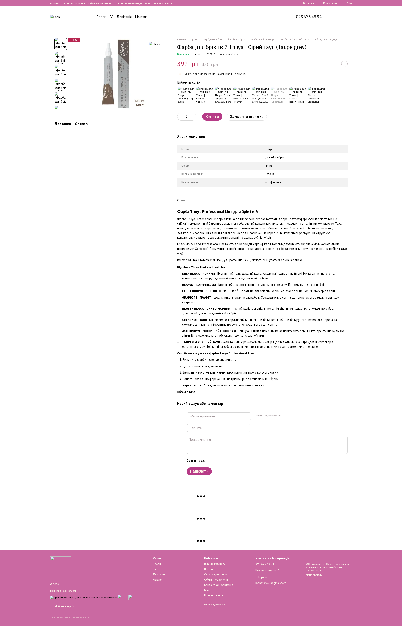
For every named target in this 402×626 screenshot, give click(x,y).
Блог (148, 3)
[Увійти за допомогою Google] (292, 415)
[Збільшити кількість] (193, 116)
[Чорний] (186, 95)
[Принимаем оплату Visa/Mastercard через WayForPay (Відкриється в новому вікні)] (83, 597)
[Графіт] (223, 95)
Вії (111, 17)
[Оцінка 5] (239, 460)
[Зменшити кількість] (180, 116)
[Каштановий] (279, 95)
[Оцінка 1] (212, 460)
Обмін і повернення (100, 3)
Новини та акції (163, 3)
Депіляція (124, 17)
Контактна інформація (128, 3)
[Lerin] (60, 566)
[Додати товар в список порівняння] (334, 64)
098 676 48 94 (309, 17)
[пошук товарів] (337, 16)
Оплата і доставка (74, 3)
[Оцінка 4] (232, 460)
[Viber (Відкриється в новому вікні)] (188, 3)
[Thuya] (154, 44)
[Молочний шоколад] (316, 95)
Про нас (55, 3)
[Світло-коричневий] (298, 95)
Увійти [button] (188, 73)
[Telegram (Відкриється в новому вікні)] (183, 3)
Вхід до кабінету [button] (214, 564)
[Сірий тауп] (260, 95)
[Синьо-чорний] (204, 95)
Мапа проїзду (314, 574)
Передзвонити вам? (267, 570)
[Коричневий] (242, 95)
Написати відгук (228, 54)
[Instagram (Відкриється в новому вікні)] (178, 3)
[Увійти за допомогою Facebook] (285, 415)
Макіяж (141, 17)
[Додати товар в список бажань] (344, 64)
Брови (101, 17)
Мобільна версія (64, 606)
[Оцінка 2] (219, 460)
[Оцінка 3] (225, 460)
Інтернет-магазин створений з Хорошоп (72, 617)
